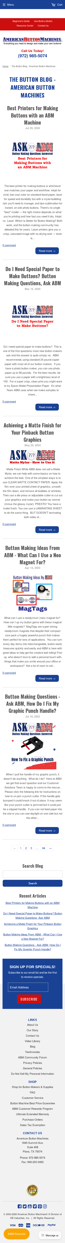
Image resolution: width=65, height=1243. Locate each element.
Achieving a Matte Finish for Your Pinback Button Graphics (32, 432)
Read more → (47, 251)
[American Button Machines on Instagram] (45, 1206)
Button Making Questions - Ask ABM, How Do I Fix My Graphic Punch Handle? (32, 703)
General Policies (32, 1068)
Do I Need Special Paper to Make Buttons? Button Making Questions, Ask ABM (32, 276)
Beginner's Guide (21, 20)
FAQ (32, 1092)
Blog (32, 1046)
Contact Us (43, 25)
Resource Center (25, 25)
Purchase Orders (32, 1119)
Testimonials (32, 1052)
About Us (32, 1024)
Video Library (32, 1041)
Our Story (32, 1030)
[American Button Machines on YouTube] (30, 1206)
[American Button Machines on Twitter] (25, 1206)
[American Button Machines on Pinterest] (40, 1206)
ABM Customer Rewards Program (32, 1108)
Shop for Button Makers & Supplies (32, 1087)
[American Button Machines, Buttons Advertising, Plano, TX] (28, 1175)
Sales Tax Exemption (32, 1125)
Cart (59, 4)
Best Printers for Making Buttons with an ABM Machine (32, 115)
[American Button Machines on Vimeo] (35, 1206)
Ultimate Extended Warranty (32, 1114)
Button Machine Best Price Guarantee (32, 1103)
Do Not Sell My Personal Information (32, 1073)
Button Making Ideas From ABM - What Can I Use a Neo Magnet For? (32, 555)
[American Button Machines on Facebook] (19, 1206)
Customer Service (32, 1098)
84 (43, 848)
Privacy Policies (32, 1063)
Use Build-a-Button (43, 20)
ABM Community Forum (32, 1057)
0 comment (9, 245)
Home (5, 66)
